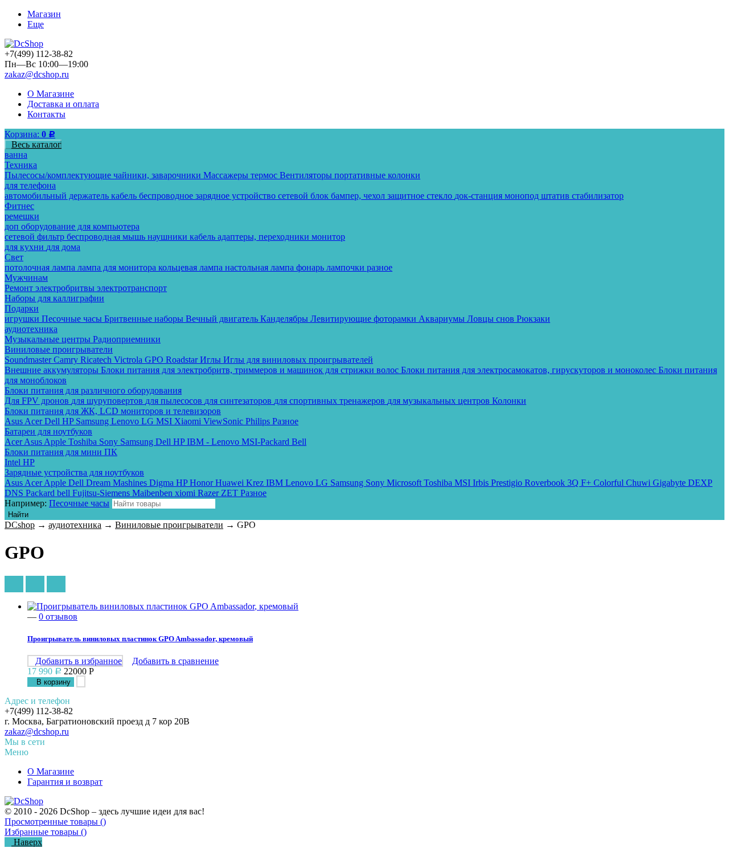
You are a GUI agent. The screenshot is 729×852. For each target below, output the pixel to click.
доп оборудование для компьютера (72, 226)
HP (69, 421)
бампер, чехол (359, 195)
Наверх (26, 842)
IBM (275, 483)
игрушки (23, 318)
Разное (285, 421)
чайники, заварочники (158, 175)
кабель (125, 195)
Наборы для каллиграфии (54, 298)
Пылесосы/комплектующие (59, 175)
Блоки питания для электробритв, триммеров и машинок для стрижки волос (251, 370)
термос (265, 175)
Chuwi (639, 483)
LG (148, 421)
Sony (109, 442)
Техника (21, 165)
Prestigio (508, 483)
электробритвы (66, 288)
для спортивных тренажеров (330, 400)
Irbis (482, 483)
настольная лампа (260, 267)
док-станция (479, 195)
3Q (574, 483)
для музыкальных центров (439, 400)
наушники (169, 236)
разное (379, 267)
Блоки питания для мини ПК (61, 452)
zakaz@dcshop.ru (37, 74)
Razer (209, 493)
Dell (53, 421)
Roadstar (183, 359)
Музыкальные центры (49, 339)
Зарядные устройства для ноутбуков (74, 472)
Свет (14, 257)
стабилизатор (598, 195)
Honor (202, 483)
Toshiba (83, 442)
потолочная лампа (41, 267)
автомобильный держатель (58, 195)
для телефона (30, 185)
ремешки (22, 216)
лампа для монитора (117, 267)
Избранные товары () (46, 832)
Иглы (211, 359)
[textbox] (164, 503)
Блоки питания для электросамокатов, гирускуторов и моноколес (529, 370)
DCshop (20, 525)
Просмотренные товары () (55, 821)
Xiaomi (188, 421)
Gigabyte (670, 483)
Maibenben (153, 493)
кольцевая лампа (191, 267)
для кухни (25, 247)
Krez (256, 483)
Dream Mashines (117, 483)
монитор (328, 236)
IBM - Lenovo (214, 442)
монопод (523, 195)
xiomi (186, 493)
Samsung (93, 421)
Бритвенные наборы (145, 318)
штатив (556, 195)
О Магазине (50, 94)
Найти (18, 514)
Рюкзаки (533, 318)
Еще (35, 24)
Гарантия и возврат (65, 782)
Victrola (129, 359)
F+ (587, 483)
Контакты (46, 114)
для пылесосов (174, 400)
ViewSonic (224, 421)
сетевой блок (304, 195)
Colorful (609, 483)
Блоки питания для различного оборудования (93, 390)
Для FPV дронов (38, 400)
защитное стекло (420, 195)
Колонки (509, 400)
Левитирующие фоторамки (364, 318)
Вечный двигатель (223, 318)
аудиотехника (31, 329)
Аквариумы (443, 318)
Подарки (22, 308)
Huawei (230, 483)
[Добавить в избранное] (80, 681)
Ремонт (20, 288)
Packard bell (49, 493)
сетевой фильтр (36, 236)
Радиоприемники (127, 339)
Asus (14, 421)
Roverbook (546, 483)
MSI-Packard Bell (273, 442)
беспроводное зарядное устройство (208, 195)
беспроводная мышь (107, 236)
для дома (63, 247)
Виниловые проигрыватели (59, 349)
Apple (56, 442)
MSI (165, 421)
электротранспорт (132, 288)
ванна (16, 154)
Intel (14, 462)
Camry (67, 359)
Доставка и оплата (63, 104)
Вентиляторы (307, 175)
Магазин (44, 14)
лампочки (346, 267)
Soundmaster (29, 359)
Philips (258, 421)
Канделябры (285, 318)
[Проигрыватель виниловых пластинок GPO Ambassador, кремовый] (375, 606)
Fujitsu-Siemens (102, 493)
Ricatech (97, 359)
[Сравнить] (91, 681)
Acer (34, 421)
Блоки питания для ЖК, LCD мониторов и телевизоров (113, 411)
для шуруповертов (108, 400)
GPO (155, 359)
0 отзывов (58, 616)
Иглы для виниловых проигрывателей (298, 359)
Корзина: (30, 134)
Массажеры (227, 175)
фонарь (311, 267)
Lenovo (126, 421)
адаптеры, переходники (265, 236)
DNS (15, 493)
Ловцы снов (492, 318)
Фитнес (19, 206)
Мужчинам (26, 277)
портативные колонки (377, 175)
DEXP (700, 483)
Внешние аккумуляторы (53, 370)
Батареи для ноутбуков (48, 431)
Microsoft (405, 483)
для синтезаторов (239, 400)
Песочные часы (73, 318)
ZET (230, 493)
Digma (162, 483)
